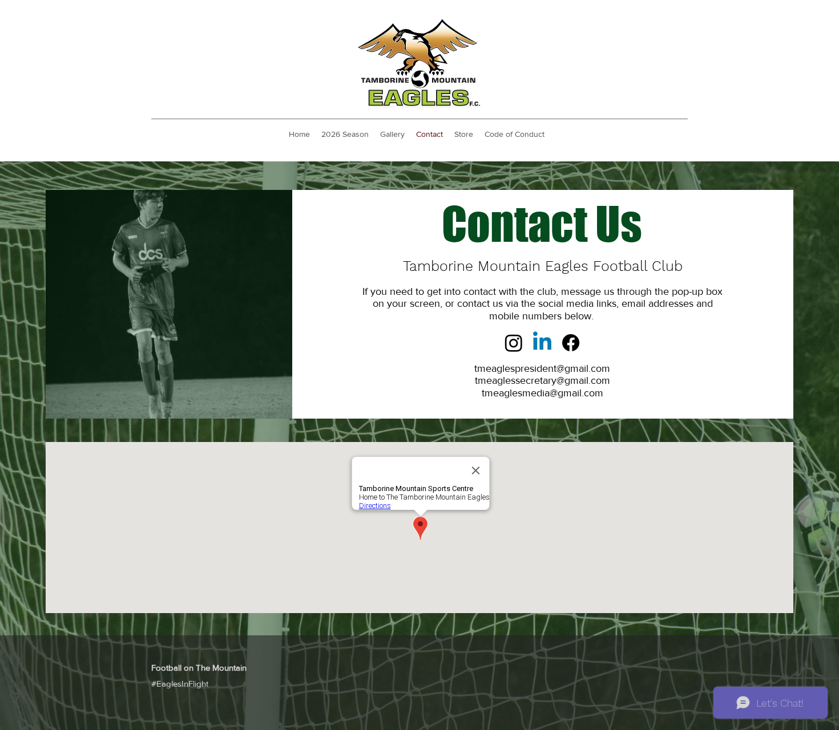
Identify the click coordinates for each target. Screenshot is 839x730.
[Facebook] (570, 342)
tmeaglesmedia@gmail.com (542, 393)
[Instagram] (513, 342)
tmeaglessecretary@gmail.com (542, 380)
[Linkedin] (542, 342)
